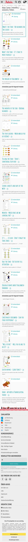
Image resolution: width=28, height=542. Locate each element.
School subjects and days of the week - (12, 187)
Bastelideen (6, 514)
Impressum (4, 494)
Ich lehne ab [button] (14, 537)
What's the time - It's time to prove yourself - (12, 53)
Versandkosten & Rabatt (7, 443)
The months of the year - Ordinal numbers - (13, 110)
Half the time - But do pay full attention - (12, 263)
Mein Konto (4, 449)
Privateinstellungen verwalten (9, 452)
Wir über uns (4, 488)
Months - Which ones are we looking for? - (11, 214)
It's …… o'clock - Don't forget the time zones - (14, 239)
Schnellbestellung (6, 437)
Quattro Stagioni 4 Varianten (8, 299)
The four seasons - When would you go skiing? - (13, 135)
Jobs (2, 491)
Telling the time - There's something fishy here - (10, 160)
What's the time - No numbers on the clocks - (14, 28)
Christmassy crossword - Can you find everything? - (13, 319)
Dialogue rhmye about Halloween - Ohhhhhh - (13, 286)
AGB (2, 497)
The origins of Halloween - (11, 78)
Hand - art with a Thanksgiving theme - (13, 393)
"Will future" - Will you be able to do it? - (13, 346)
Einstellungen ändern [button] (14, 539)
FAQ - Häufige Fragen (7, 446)
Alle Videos (6, 511)
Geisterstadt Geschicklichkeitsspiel (9, 90)
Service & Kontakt (6, 440)
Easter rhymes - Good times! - (12, 369)
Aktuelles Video (7, 508)
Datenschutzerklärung (7, 500)
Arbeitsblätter (6, 517)
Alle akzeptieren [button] (14, 534)
